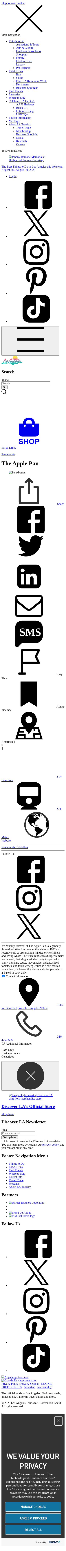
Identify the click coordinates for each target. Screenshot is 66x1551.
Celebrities (22, 847)
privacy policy (50, 1144)
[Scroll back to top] (2, 1413)
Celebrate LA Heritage (22, 101)
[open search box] (33, 403)
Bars (18, 74)
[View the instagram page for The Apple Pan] (28, 910)
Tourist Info (15, 1177)
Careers (20, 144)
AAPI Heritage (25, 104)
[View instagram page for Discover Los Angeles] (36, 264)
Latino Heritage (25, 111)
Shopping (21, 54)
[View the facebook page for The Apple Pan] (28, 882)
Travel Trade (23, 127)
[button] (58, 1421)
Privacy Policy (9, 1383)
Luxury (20, 64)
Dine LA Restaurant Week (31, 81)
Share (60, 503)
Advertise (29, 1387)
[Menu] (30, 341)
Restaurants (23, 84)
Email (4, 1129)
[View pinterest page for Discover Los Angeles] (36, 293)
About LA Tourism (20, 124)
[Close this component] (30, 1076)
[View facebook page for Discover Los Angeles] (36, 207)
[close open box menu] (28, 31)
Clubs (19, 77)
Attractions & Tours (27, 44)
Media (19, 137)
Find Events (16, 91)
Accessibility (44, 1387)
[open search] (33, 403)
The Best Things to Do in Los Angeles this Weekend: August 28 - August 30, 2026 (32, 168)
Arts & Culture (24, 47)
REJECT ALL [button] (33, 1530)
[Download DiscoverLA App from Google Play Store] (18, 1380)
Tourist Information (20, 117)
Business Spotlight (27, 87)
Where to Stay (17, 97)
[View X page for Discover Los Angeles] (36, 236)
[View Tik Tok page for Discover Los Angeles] (36, 321)
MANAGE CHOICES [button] (33, 1507)
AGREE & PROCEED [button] (33, 1518)
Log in (12, 176)
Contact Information (17, 976)
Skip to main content (13, 3)
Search (5, 379)
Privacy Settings (29, 1383)
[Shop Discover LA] (30, 444)
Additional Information (19, 1043)
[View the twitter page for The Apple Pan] (28, 939)
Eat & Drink (16, 71)
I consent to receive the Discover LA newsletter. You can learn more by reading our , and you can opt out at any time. (32, 1144)
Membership (23, 131)
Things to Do (16, 41)
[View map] (28, 738)
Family (20, 57)
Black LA (22, 107)
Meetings (14, 121)
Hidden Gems (24, 61)
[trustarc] (54, 1542)
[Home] (11, 363)
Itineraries (14, 94)
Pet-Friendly (23, 67)
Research (21, 141)
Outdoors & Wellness (28, 51)
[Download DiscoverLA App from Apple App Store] (14, 1377)
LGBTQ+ (22, 114)
